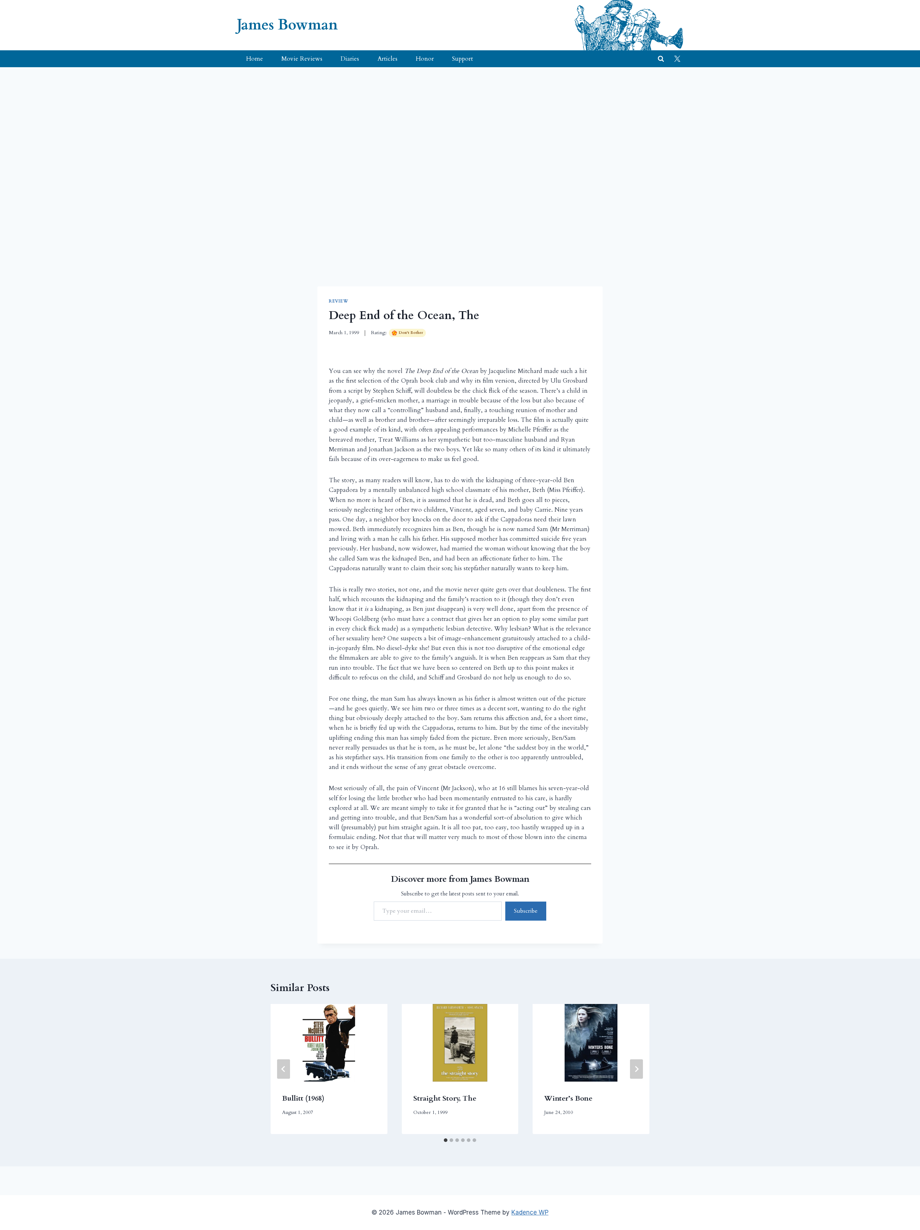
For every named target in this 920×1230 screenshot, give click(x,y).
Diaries (350, 59)
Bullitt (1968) (303, 1098)
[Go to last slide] (283, 1069)
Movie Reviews (301, 59)
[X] (677, 59)
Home (254, 59)
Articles (387, 59)
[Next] (636, 1069)
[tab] (445, 1140)
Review (339, 301)
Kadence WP (529, 1212)
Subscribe (526, 911)
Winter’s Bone (568, 1098)
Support (462, 59)
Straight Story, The (445, 1098)
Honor (425, 59)
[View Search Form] (660, 59)
